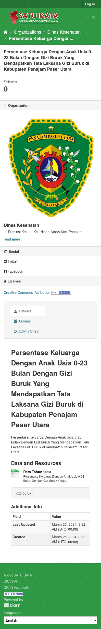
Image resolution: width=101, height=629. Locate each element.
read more (12, 239)
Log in (90, 3)
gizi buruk (23, 493)
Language (12, 612)
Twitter (12, 261)
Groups (24, 321)
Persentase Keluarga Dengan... (41, 38)
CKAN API (11, 581)
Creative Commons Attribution (27, 292)
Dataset (24, 310)
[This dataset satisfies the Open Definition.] (61, 292)
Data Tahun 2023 (37, 471)
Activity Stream (29, 331)
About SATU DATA (18, 575)
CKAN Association (18, 587)
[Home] (6, 31)
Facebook (15, 271)
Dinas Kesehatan (64, 31)
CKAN (12, 605)
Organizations (27, 31)
